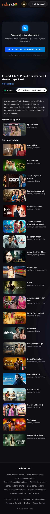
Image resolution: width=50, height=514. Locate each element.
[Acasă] (9, 4)
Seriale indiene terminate (14, 489)
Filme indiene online (15, 474)
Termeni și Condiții (13, 503)
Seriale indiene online (15, 486)
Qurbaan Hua (8, 84)
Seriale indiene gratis (37, 489)
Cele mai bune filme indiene (15, 482)
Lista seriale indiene (35, 486)
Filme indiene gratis (35, 474)
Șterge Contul (39, 503)
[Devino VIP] (24, 4)
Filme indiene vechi (38, 482)
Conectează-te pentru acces (27, 49)
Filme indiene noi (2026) (25, 478)
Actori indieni (34, 493)
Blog (16, 499)
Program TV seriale (18, 493)
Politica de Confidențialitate (33, 499)
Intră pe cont (39, 4)
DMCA (27, 503)
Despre (8, 499)
